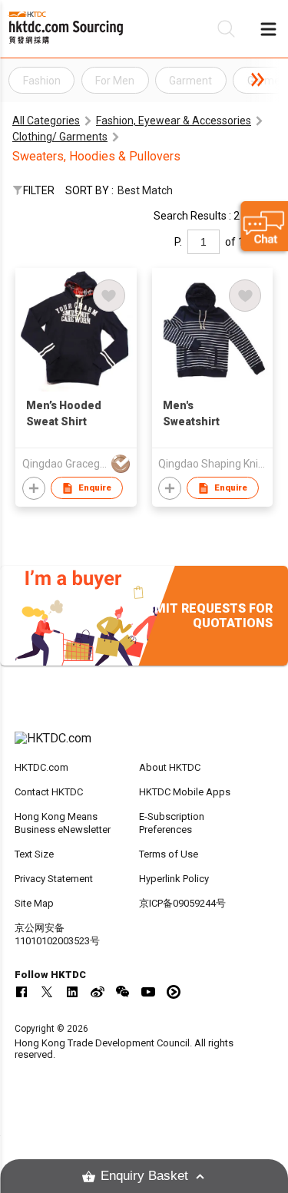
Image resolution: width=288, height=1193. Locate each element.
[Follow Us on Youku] (173, 992)
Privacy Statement (54, 878)
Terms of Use (168, 854)
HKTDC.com (41, 767)
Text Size (34, 854)
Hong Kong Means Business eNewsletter (63, 823)
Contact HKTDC (49, 792)
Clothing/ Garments (60, 137)
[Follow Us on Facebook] (21, 992)
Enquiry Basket (144, 1175)
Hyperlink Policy (174, 878)
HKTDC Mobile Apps (184, 792)
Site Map (34, 903)
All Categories (46, 120)
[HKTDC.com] (144, 746)
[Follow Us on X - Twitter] (47, 992)
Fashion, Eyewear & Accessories (173, 120)
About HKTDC (169, 767)
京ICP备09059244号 (182, 903)
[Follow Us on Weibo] (97, 992)
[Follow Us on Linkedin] (72, 992)
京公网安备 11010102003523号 (57, 934)
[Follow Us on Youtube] (148, 992)
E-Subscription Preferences (171, 823)
